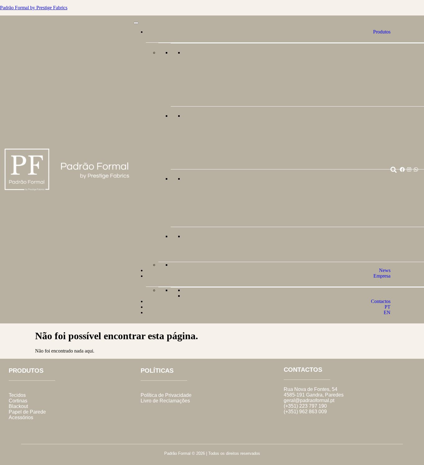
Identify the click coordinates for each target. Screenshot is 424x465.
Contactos (380, 301)
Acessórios (21, 417)
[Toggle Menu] (135, 23)
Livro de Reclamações (165, 400)
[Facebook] (402, 169)
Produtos (381, 31)
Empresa (381, 276)
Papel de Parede (27, 412)
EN (387, 312)
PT (387, 306)
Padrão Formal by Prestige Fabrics (33, 7)
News (384, 270)
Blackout (18, 406)
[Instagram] (409, 169)
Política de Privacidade (166, 395)
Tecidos (17, 395)
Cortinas (18, 400)
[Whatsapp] (416, 169)
